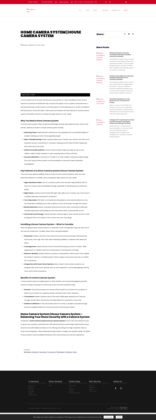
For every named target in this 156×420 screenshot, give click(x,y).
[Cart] (126, 2)
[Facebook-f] (106, 2)
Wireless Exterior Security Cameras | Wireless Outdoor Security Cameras (120, 54)
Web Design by (119, 407)
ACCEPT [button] (119, 417)
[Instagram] (110, 2)
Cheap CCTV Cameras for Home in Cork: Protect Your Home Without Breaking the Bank (122, 121)
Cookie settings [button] (108, 417)
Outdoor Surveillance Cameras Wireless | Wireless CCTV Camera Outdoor (121, 77)
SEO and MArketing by (117, 409)
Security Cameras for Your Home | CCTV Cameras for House (120, 100)
